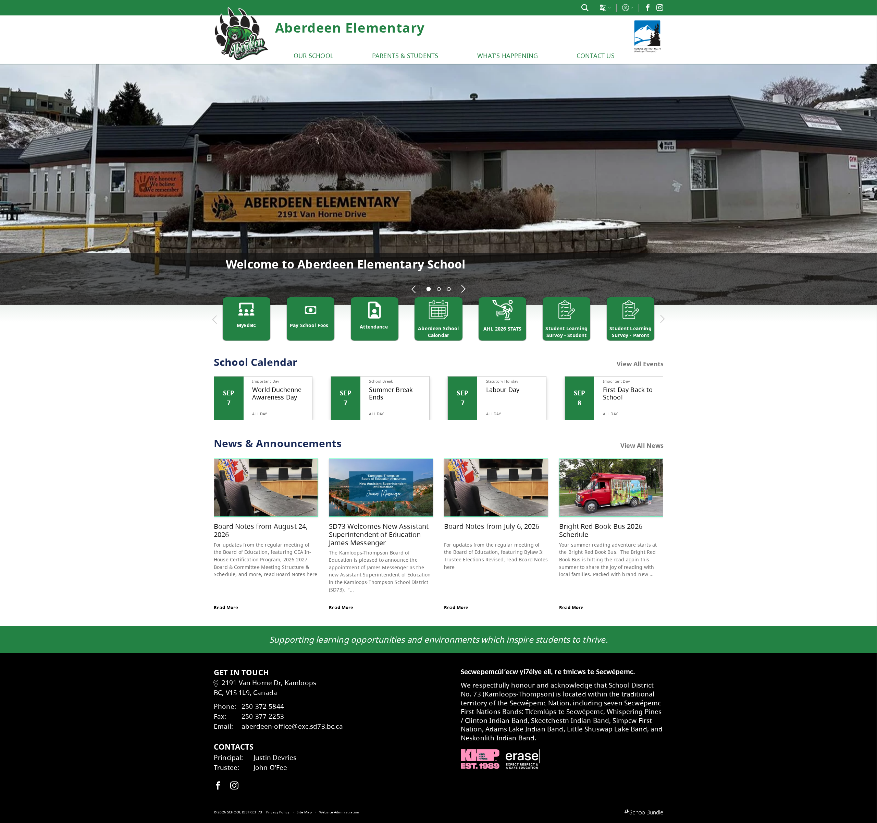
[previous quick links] (214, 319)
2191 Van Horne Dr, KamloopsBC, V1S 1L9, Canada (265, 687)
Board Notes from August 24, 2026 (261, 530)
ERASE (522, 759)
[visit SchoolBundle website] (644, 812)
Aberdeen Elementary (350, 27)
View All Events (640, 364)
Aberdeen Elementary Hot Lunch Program (347, 264)
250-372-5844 (263, 706)
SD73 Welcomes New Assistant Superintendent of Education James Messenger (379, 534)
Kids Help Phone (480, 759)
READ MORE (434, 277)
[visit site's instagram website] (234, 786)
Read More (226, 607)
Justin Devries (275, 757)
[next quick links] (662, 319)
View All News (642, 445)
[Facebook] (647, 7)
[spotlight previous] (414, 289)
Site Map (304, 812)
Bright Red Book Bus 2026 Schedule (600, 530)
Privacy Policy (277, 812)
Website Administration (339, 812)
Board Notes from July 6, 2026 (492, 526)
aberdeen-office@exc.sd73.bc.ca (292, 726)
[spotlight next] (463, 289)
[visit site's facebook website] (218, 786)
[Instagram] (659, 7)
